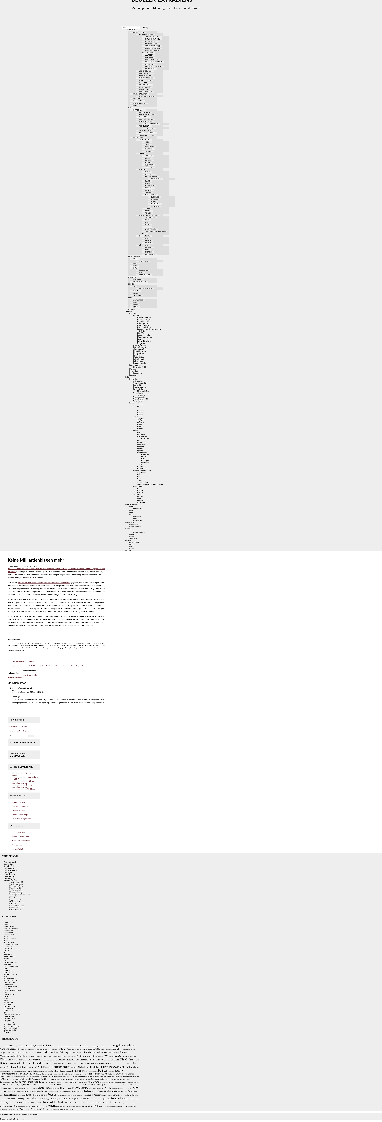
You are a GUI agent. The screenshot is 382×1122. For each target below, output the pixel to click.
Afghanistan (150, 217)
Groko (82, 1074)
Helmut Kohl (49, 1076)
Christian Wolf (145, 75)
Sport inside (39, 1099)
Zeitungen (137, 295)
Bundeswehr (99, 1056)
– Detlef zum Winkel (15, 886)
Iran (147, 220)
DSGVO (64, 1063)
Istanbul (27, 1079)
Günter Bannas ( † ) (152, 46)
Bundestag (65, 1056)
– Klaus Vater (13, 898)
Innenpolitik (144, 117)
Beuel (135, 259)
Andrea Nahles (109, 1046)
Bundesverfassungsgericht (86, 1056)
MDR (77, 1085)
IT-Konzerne (34, 1079)
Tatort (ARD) (103, 1099)
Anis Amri (133, 1046)
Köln (135, 266)
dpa (61, 1063)
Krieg (137, 1082)
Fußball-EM (112, 1071)
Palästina (50, 1091)
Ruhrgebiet (143, 270)
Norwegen (155, 204)
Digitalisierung (14, 1063)
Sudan (147, 163)
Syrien (83, 1099)
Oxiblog (45, 1091)
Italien (147, 183)
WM (101, 1106)
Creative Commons (11, 944)
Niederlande (50, 666)
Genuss (131, 298)
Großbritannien (151, 176)
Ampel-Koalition (100, 1046)
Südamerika (143, 245)
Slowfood (4, 1099)
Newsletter (8, 992)
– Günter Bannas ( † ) (15, 890)
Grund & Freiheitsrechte (108, 1074)
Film (135, 302)
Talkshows (96, 1099)
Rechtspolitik (9, 1002)
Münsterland (144, 275)
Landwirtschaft (145, 121)
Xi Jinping (38, 1109)
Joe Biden (100, 1079)
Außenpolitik (144, 112)
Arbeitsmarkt (54, 1049)
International (138, 137)
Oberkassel (143, 261)
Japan (147, 144)
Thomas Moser (128, 1099)
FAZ (36, 1066)
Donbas (51, 1063)
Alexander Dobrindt (66, 1046)
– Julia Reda (12, 896)
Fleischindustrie (151, 124)
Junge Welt (20, 1082)
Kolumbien (111, 1082)
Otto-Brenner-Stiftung (20, 1091)
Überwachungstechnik (12, 1014)
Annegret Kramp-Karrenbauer (26, 1049)
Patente (55, 1091)
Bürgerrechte (9, 942)
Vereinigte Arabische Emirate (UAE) (150, 484)
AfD (31, 1046)
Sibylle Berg (124, 1095)
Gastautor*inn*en (146, 34)
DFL (117, 1060)
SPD (33, 1098)
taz (109, 1098)
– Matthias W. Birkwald (16, 902)
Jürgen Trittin (44, 1082)
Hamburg (10, 1076)
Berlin (45, 1052)
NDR (47, 1088)
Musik (135, 307)
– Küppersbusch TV (15, 900)
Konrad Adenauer (132, 1082)
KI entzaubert (17, 845)
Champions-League (127, 1056)
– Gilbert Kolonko (14, 910)
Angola (148, 158)
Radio (135, 293)
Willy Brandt (70, 1106)
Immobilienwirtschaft (89, 1076)
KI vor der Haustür (18, 833)
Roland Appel (144, 89)
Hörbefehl (8, 964)
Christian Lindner (15, 1060)
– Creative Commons (15, 884)
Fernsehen (59, 1066)
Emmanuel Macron (89, 1064)
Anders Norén (14, 1119)
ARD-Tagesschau (69, 1049)
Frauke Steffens (21, 1071)
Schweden (155, 206)
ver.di (118, 1103)
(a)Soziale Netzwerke (21, 1046)
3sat (27, 1046)
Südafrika (149, 165)
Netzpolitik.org (66, 1088)
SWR (79, 1099)
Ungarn (148, 213)
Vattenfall (79, 666)
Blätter (93, 1053)
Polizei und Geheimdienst (21, 841)
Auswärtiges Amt (127, 1049)
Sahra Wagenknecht (82, 1095)
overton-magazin (35, 1091)
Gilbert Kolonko (151, 43)
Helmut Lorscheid (146, 78)
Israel (147, 224)
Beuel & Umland (134, 256)
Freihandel (38, 666)
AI (50, 1046)
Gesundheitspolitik (146, 114)
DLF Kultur (28, 1063)
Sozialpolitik (8, 1008)
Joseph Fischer (109, 1079)
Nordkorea (149, 146)
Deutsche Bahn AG (95, 1060)
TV (134, 286)
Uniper (73, 666)
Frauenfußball (14, 1071)
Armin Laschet (88, 1049)
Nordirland (156, 179)
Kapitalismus (52, 1082)
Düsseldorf (72, 1063)
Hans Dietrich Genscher (19, 1076)
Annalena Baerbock (9, 1049)
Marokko (148, 160)
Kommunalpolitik (146, 119)
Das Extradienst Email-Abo (17, 726)
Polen (147, 172)
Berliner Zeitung (59, 1052)
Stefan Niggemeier (47, 1099)
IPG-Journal (7, 1079)
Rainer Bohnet (145, 87)
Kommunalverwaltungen (121, 1082)
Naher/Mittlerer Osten (12, 990)
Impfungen (102, 1076)
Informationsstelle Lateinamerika (149, 329)
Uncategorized (9, 1018)
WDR (51, 1106)
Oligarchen (10, 1091)
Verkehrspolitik (145, 130)
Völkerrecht (28, 1106)
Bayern (39, 1052)
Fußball (131, 309)
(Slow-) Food (138, 300)
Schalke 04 (104, 1095)
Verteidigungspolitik (147, 133)
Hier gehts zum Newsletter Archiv (20, 731)
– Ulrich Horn (13, 908)
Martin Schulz (64, 1085)
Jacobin (51, 1079)
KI (77, 1082)
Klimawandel (94, 1082)
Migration (3, 1088)
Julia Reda (149, 55)
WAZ (46, 1106)
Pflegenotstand (66, 1091)
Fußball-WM (120, 1071)
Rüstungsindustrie (71, 1095)
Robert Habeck (10, 1095)
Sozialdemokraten (14, 1099)
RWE (57, 666)
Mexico (148, 243)
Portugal (81, 1091)
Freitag (29, 1071)
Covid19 (34, 1059)
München (23, 1088)
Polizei (76, 1091)
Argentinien (150, 254)
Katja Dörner (72, 1082)
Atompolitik (8, 931)
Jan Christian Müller (74, 1079)
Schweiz (148, 190)
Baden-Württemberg (13, 1052)
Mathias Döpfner (72, 1085)
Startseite (131, 30)
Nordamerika (144, 236)
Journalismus (118, 1079)
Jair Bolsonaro (57, 1079)
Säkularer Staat (9, 1006)
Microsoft (133, 1085)
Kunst (135, 304)
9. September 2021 (15, 566)
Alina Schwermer (76, 1046)
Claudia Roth (26, 1060)
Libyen (40, 1085)
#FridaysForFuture (4, 1046)
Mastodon (137, 98)
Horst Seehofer (75, 1076)
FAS (24, 1067)
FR (122, 1067)
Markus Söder (55, 1085)
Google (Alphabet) (67, 1074)
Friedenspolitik (47, 1071)
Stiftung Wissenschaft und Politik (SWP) (65, 1099)
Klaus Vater (149, 57)
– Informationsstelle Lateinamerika (20, 894)
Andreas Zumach (145, 71)
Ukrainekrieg (60, 1102)
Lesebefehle (132, 277)
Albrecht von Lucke (55, 1046)
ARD (60, 1048)
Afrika (141, 153)
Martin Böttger (145, 85)
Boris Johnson (110, 1052)
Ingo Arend (143, 82)
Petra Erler (149, 64)
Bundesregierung (57, 1056)
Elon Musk (78, 1063)
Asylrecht (103, 1049)
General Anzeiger (21, 1074)
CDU (118, 1055)
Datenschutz (138, 101)
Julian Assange (126, 1079)
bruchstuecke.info (37, 1056)
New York (89, 1088)
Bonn (135, 263)
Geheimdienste (7, 1074)
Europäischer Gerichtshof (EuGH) (22, 666)
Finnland (154, 199)
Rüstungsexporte (63, 1095)
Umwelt (77, 1103)
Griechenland (75, 1074)
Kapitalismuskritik (10, 974)
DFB (113, 1060)
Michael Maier (126, 1085)
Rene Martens (122, 1091)
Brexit (29, 1056)
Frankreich (149, 174)
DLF (22, 1063)
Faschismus (29, 1067)
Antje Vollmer (48, 1049)
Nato (41, 1088)
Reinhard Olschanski (153, 66)
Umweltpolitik (144, 126)
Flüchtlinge (95, 1067)
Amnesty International (90, 1046)
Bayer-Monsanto (32, 1052)
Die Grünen (127, 1059)
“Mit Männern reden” (15, 675)
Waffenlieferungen (37, 1106)
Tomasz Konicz (13, 1103)
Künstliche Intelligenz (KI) (15, 1085)
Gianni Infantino (57, 1074)
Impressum (137, 105)
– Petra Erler (12, 904)
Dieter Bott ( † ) (151, 41)
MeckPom (31, 789)
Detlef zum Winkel (152, 39)
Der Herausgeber (139, 103)
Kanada (148, 240)
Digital (136, 291)
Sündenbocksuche (18, 802)
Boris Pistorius (117, 1052)
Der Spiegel (81, 1060)
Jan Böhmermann (65, 1079)
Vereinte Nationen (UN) (8, 1106)
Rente (131, 1091)
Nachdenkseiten (32, 1088)
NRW (135, 268)
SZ (88, 1098)
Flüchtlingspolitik (111, 1067)
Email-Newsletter (140, 94)
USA (146, 238)
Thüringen (6, 1103)
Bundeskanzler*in (48, 1056)
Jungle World (33, 1082)
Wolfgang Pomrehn (123, 1106)
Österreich (149, 185)
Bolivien (148, 252)
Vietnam (148, 151)
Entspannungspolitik (104, 1063)
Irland (147, 181)
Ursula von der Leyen (102, 1103)
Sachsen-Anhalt (17, 849)
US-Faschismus (9, 1022)
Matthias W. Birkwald (153, 62)
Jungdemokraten (7, 1082)
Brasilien (148, 247)
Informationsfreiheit (11, 966)
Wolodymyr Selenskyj (12, 1109)
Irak (146, 222)
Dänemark (155, 197)
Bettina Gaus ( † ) (145, 73)
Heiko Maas (29, 1076)
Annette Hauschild (152, 37)
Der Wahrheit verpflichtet (21, 819)
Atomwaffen (116, 1049)
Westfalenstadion (59, 1106)
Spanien (148, 192)
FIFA (68, 1067)
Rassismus (94, 1091)
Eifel (141, 272)
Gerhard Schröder (34, 1074)
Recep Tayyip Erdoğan (108, 1091)
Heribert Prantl (65, 1076)
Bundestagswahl (72, 1056)
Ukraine (148, 211)
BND (98, 1052)
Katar (66, 1082)
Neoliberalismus (54, 1088)
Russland (149, 188)
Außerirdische (9, 934)
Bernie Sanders (80, 1052)
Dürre (68, 1063)
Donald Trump (40, 1063)
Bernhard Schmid (73, 1052)
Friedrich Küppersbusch (61, 1071)
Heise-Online (39, 1076)
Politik (130, 108)
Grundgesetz (121, 1074)
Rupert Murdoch (42, 1095)
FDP (42, 1067)
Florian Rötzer (84, 1067)
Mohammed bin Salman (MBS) (14, 1088)
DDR (73, 1060)
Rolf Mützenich (21, 1095)
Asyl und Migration (11, 929)
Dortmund (57, 1063)
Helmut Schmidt (58, 1076)
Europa (142, 169)
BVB (106, 1056)
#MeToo (12, 1046)
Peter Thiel (59, 1091)
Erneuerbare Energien (120, 1063)
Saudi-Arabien (150, 229)
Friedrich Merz (80, 1071)
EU (9, 666)
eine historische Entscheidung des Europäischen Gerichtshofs (44, 583)
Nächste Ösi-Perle (18, 811)
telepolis (117, 1098)
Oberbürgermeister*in (127, 1088)
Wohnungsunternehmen (109, 1106)
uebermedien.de (29, 1103)
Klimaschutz (83, 1082)
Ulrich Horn (150, 69)
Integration (8, 970)
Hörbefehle (137, 279)
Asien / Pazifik (144, 140)
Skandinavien (150, 195)
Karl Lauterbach (59, 1082)
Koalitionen (105, 1082)
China (147, 142)
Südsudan (149, 167)
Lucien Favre (45, 1085)
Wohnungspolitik (10, 1030)
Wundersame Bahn (27, 1109)
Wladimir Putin (92, 1106)
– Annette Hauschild (15, 882)
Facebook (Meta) (15, 1067)
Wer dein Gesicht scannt (20, 837)
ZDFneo (47, 1109)
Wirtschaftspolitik (146, 135)
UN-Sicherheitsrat (85, 1103)
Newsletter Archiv (146, 96)
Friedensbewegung (38, 1071)
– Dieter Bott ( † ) (14, 888)
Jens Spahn (92, 1079)
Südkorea (149, 149)
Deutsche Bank (107, 1060)
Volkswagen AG (21, 1106)
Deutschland (138, 110)
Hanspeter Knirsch (152, 48)
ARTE (97, 1049)
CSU (55, 1060)
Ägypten (148, 156)
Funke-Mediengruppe (93, 1071)
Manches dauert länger (20, 815)
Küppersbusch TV (151, 59)
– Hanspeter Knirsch (15, 892)
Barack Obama (21, 1052)
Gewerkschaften (47, 1074)
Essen (127, 1063)
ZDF (42, 1109)
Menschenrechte (113, 1085)
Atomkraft (108, 1049)
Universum (8, 1020)
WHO (64, 1106)
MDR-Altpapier (86, 1085)
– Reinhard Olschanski (16, 906)
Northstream (101, 1088)
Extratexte (8, 954)
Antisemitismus (39, 1049)
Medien (131, 284)
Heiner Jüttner (145, 80)
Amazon (82, 1046)
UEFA (39, 1103)
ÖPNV (63, 1109)
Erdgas (113, 1063)
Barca (27, 1052)
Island (153, 201)
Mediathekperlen (139, 282)
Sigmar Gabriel (132, 1095)
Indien (108, 1076)
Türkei (147, 208)
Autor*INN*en (138, 32)
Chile (147, 250)
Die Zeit (8, 1063)
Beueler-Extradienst (13, 1114)
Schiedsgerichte (65, 666)
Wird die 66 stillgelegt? (20, 806)
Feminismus (48, 1067)
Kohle (44, 666)
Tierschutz (149, 128)
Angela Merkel (121, 1045)
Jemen (147, 227)
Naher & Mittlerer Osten (148, 215)
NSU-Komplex (116, 1088)
